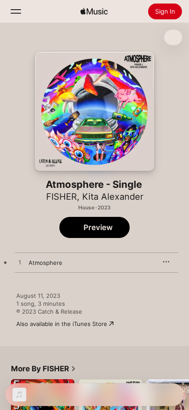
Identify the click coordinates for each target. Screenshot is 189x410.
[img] (94, 11)
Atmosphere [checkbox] (45, 262)
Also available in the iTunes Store (61, 323)
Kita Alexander (112, 196)
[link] (43, 368)
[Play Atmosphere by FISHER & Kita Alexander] (20, 263)
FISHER (61, 196)
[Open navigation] (15, 11)
